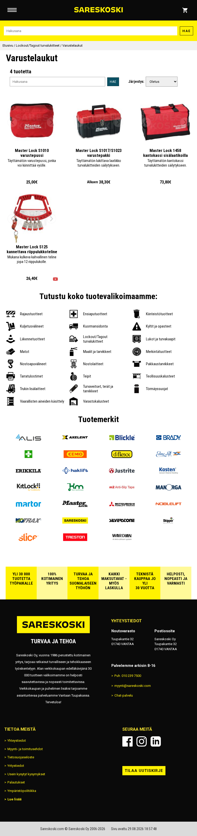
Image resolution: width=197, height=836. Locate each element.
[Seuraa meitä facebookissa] (127, 741)
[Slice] (28, 539)
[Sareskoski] (75, 522)
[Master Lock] (75, 506)
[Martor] (28, 506)
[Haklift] (75, 472)
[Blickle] (121, 439)
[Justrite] (121, 472)
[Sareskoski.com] (53, 633)
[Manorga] (168, 489)
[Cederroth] (28, 456)
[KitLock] (28, 489)
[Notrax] (28, 522)
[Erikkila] (28, 472)
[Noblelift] (168, 506)
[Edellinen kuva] (12, 122)
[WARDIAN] (121, 539)
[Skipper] (168, 522)
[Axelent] (75, 439)
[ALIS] (28, 439)
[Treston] (75, 539)
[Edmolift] (168, 456)
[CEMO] (75, 456)
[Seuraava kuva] (51, 122)
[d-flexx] (121, 456)
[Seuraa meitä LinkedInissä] (156, 741)
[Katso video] (55, 279)
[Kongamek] (75, 489)
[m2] (121, 489)
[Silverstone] (121, 522)
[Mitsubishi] (121, 506)
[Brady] (168, 439)
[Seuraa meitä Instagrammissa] (141, 741)
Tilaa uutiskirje (144, 770)
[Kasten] (168, 472)
